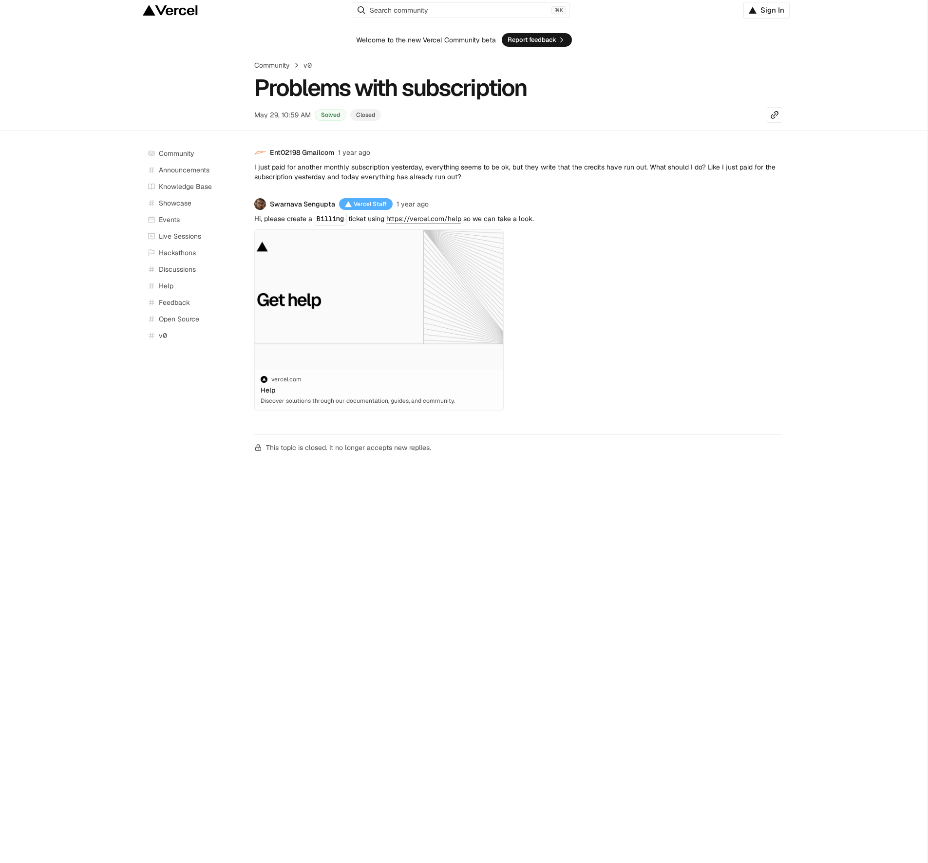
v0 (307, 65)
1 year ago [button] (354, 152)
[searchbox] (461, 10)
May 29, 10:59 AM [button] (282, 115)
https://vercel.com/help (423, 218)
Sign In (772, 10)
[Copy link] (774, 115)
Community (272, 65)
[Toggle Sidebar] (238, 236)
